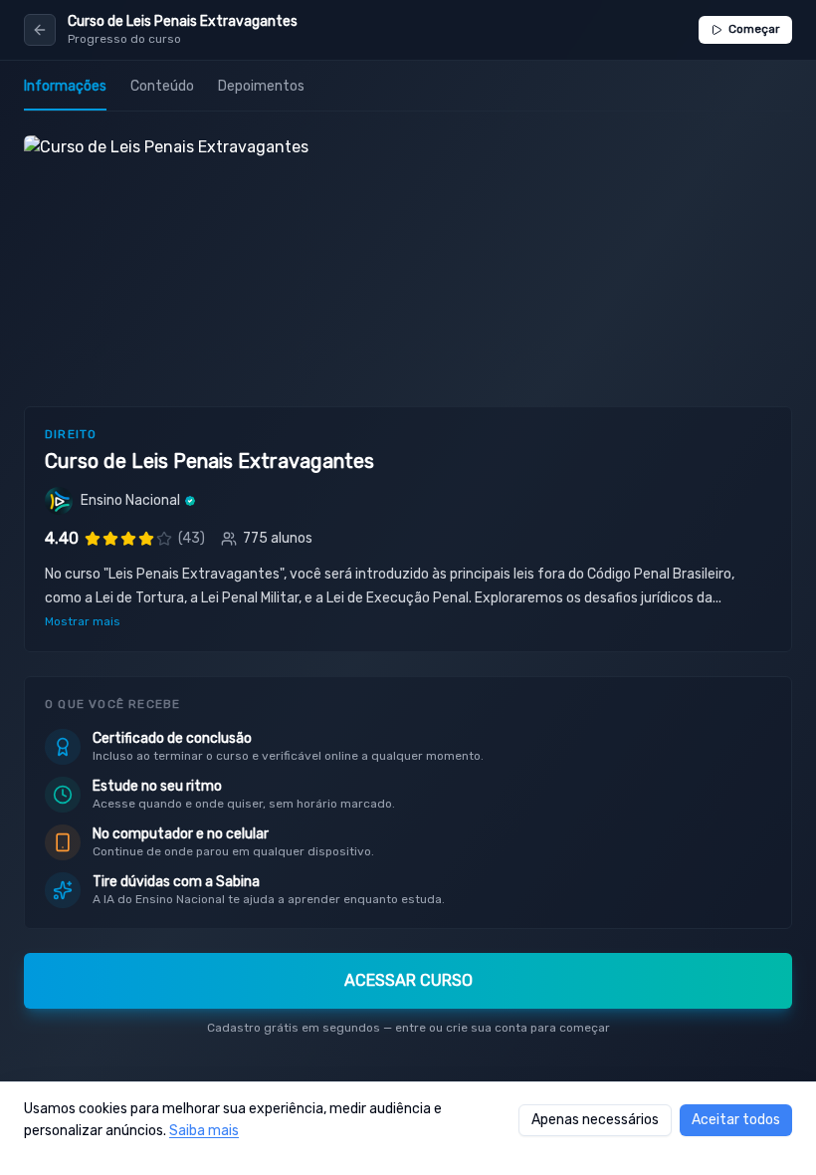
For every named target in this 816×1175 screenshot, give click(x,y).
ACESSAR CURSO (408, 980)
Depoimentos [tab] (261, 86)
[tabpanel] (408, 594)
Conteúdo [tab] (162, 86)
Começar (754, 29)
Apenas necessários (595, 1119)
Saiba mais (204, 1130)
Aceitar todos (736, 1119)
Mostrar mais (82, 621)
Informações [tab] (65, 86)
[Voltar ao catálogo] (40, 30)
